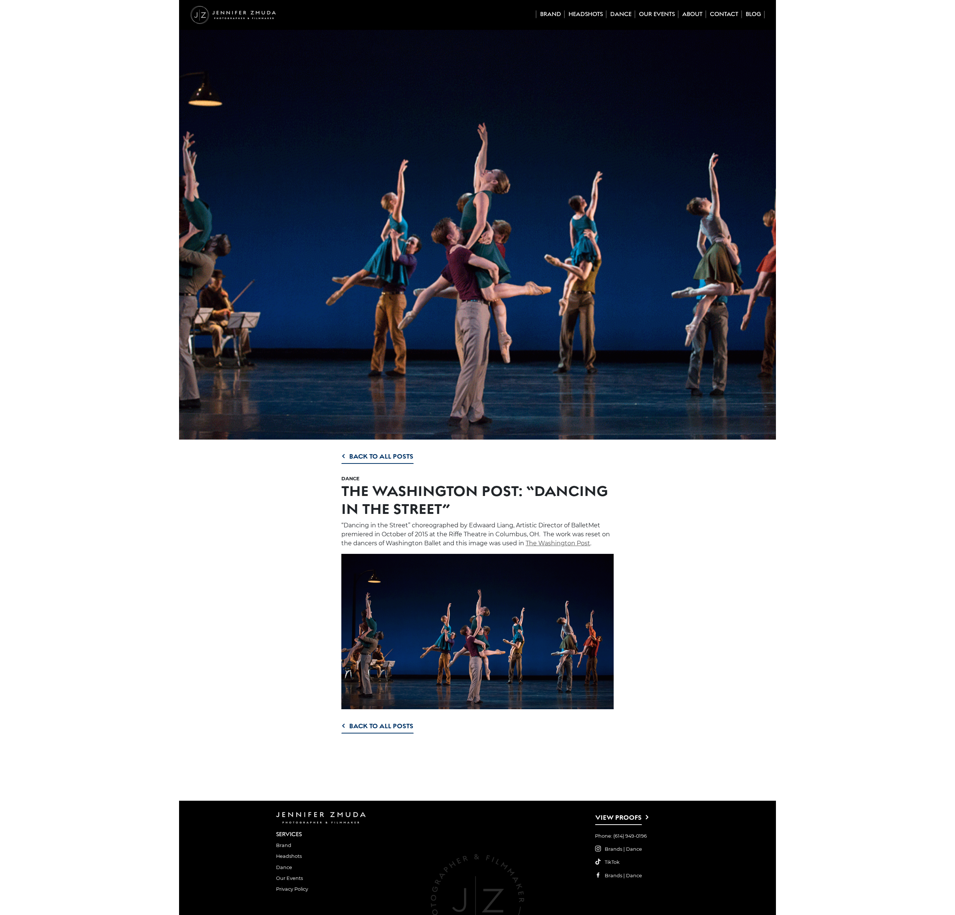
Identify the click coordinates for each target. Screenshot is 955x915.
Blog (753, 14)
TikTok (612, 862)
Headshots (586, 14)
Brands (613, 849)
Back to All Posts (381, 456)
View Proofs (618, 817)
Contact (724, 14)
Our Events (657, 14)
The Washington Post (558, 543)
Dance (621, 14)
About (692, 14)
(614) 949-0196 (630, 836)
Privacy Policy (292, 889)
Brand (550, 14)
